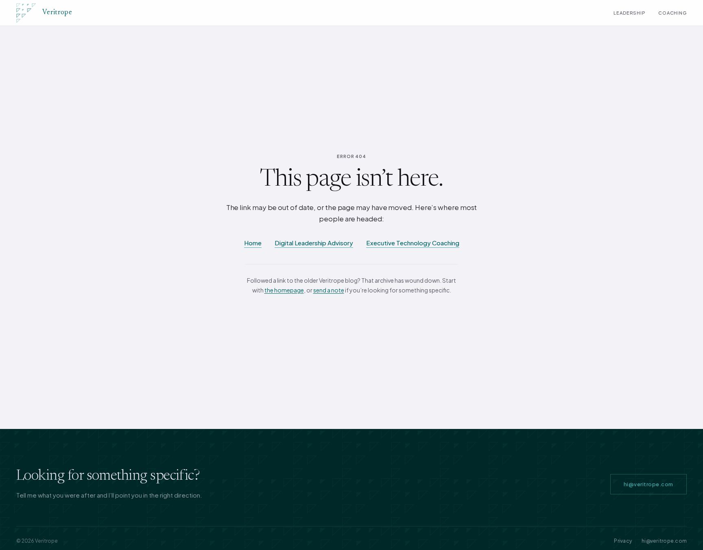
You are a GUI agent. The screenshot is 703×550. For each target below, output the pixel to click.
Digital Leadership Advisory (314, 243)
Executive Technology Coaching (412, 243)
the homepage (284, 290)
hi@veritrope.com (648, 484)
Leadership (629, 12)
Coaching (672, 12)
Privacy (623, 541)
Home (253, 243)
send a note (328, 290)
